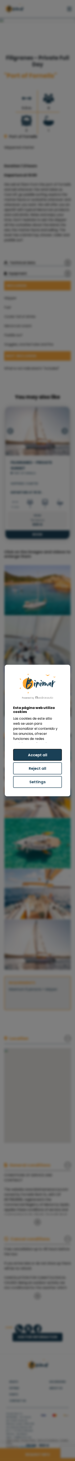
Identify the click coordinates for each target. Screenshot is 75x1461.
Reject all (37, 768)
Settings (37, 781)
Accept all (37, 755)
